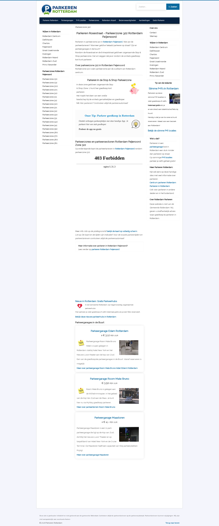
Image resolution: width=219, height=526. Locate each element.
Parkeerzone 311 (49, 97)
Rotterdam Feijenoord (125, 149)
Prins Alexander (49, 65)
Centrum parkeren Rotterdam (163, 182)
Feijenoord (47, 47)
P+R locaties (167, 157)
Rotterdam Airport (109, 20)
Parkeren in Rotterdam (160, 186)
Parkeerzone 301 (49, 90)
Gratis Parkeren (158, 20)
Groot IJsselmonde (50, 50)
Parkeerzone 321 (49, 107)
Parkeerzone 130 (49, 79)
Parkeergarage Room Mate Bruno (109, 378)
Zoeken (173, 7)
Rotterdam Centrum (51, 36)
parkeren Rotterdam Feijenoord (105, 249)
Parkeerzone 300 (50, 86)
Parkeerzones (94, 20)
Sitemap (153, 36)
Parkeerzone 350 (50, 129)
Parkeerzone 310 (49, 93)
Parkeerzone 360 (50, 132)
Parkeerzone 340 (50, 122)
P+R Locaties (81, 20)
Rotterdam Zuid (49, 61)
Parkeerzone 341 (49, 125)
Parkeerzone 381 (49, 143)
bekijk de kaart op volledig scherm (122, 231)
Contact (153, 32)
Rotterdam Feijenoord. (113, 42)
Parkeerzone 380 (50, 140)
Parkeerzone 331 (49, 118)
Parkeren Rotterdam (50, 20)
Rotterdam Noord (50, 57)
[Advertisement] (109, 273)
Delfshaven (47, 40)
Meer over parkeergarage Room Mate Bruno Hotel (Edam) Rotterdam (107, 368)
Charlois (46, 43)
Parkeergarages (67, 20)
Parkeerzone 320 (50, 104)
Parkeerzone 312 (49, 100)
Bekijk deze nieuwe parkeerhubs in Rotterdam (107, 309)
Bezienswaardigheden (127, 20)
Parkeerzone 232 (49, 83)
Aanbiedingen (144, 20)
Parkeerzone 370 (50, 136)
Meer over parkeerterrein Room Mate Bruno (96, 407)
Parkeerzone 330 (50, 115)
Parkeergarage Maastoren (109, 417)
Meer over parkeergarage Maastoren (93, 455)
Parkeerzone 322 (49, 111)
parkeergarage (156, 147)
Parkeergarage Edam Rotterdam (109, 330)
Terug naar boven (173, 523)
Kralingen (46, 54)
